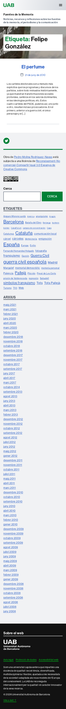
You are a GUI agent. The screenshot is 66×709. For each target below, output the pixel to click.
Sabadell (44, 278)
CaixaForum (16, 228)
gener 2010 (10, 524)
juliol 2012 (9, 442)
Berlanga (47, 222)
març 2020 (10, 327)
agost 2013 (10, 396)
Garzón (25, 256)
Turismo (7, 288)
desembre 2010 (13, 492)
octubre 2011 (11, 469)
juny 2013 (9, 400)
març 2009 (10, 570)
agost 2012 (10, 437)
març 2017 (9, 382)
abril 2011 (9, 483)
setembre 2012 (12, 432)
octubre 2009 (11, 538)
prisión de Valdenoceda (15, 278)
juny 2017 (9, 373)
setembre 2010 (13, 501)
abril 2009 (9, 565)
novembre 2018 (13, 341)
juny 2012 (9, 446)
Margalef (8, 267)
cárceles (18, 238)
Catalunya (8, 233)
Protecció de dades (26, 659)
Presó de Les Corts (46, 273)
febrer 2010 (10, 519)
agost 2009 (10, 547)
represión (33, 278)
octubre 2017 (11, 364)
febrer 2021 (10, 314)
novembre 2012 (13, 423)
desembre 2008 (13, 583)
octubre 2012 (11, 428)
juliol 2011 (9, 474)
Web (21, 287)
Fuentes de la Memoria (18, 14)
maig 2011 (9, 478)
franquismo (11, 256)
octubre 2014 (11, 387)
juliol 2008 (9, 606)
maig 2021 (9, 304)
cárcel (7, 238)
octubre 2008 (11, 593)
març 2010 (9, 515)
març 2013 (9, 410)
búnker (6, 228)
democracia (31, 238)
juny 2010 (9, 506)
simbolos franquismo (19, 283)
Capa (49, 228)
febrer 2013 (10, 414)
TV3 (15, 288)
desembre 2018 (13, 336)
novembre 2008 (13, 588)
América (30, 216)
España (11, 244)
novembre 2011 (12, 465)
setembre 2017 (12, 368)
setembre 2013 (12, 391)
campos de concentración (34, 228)
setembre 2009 (13, 542)
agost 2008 (10, 602)
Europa (25, 245)
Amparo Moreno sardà (14, 216)
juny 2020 (9, 318)
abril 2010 (9, 510)
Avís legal (8, 659)
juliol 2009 (9, 551)
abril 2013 (9, 405)
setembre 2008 (13, 597)
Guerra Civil (40, 255)
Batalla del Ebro (33, 222)
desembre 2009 (13, 529)
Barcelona (13, 222)
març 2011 (9, 487)
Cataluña (24, 233)
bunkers (55, 222)
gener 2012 (10, 455)
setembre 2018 (12, 350)
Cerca (7, 188)
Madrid (53, 262)
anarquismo (42, 216)
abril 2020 (9, 323)
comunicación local (45, 233)
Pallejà (20, 272)
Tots (40, 283)
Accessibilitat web (49, 659)
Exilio (33, 245)
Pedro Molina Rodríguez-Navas (33, 157)
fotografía (41, 250)
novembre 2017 (13, 359)
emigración (45, 238)
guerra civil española (25, 262)
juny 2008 (9, 611)
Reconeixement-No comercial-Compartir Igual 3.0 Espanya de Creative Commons (31, 165)
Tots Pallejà (52, 283)
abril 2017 (9, 378)
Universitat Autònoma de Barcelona (9, 5)
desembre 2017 (13, 355)
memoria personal (50, 268)
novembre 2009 (13, 533)
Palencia (8, 273)
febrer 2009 (11, 574)
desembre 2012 (13, 419)
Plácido (31, 273)
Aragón (52, 216)
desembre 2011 (13, 460)
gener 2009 (10, 579)
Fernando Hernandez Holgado (18, 250)
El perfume (33, 67)
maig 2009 (10, 561)
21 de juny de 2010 (35, 75)
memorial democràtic (27, 267)
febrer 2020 (11, 332)
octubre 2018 (11, 346)
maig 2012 (9, 451)
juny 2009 (9, 556)
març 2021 (9, 309)
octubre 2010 (11, 497)
